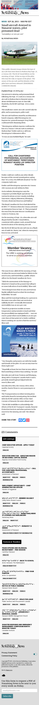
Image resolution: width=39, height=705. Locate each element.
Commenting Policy (9, 656)
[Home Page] (15, 12)
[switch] (35, 654)
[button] (3, 675)
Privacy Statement (9, 653)
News (4, 21)
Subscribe (7, 696)
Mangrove (9, 670)
